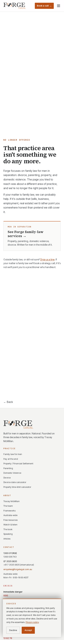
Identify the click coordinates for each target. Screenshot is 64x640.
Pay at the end (10, 459)
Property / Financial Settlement (18, 463)
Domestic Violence (12, 472)
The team (8, 505)
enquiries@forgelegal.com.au (17, 569)
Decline (13, 630)
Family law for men (12, 454)
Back (8, 402)
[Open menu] (58, 5)
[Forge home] (14, 6)
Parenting (8, 468)
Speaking (8, 534)
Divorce (7, 477)
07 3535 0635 (18, 563)
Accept (28, 630)
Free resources (10, 520)
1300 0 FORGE (10, 555)
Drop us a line (47, 259)
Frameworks (9, 510)
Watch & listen (10, 524)
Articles (6, 538)
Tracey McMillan (11, 501)
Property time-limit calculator (17, 487)
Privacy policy (32, 622)
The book (7, 529)
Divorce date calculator (14, 482)
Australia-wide (10, 515)
